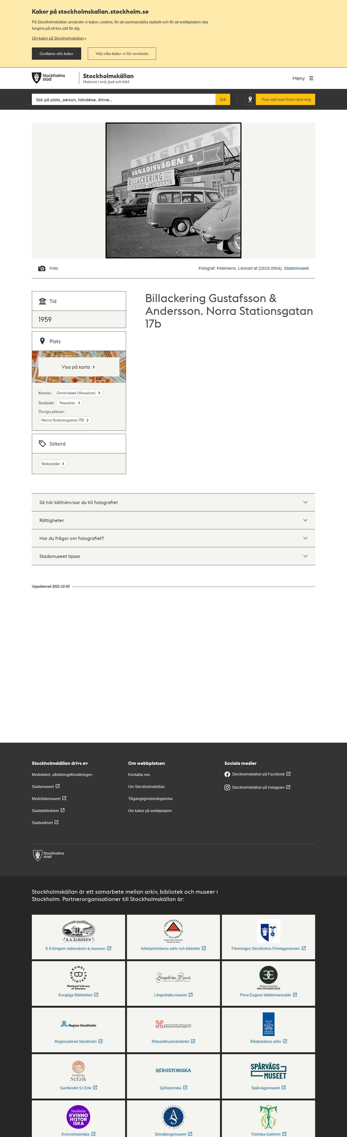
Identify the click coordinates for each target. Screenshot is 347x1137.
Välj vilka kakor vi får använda (122, 53)
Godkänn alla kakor (56, 53)
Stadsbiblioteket (45, 811)
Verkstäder (50, 463)
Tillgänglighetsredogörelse (150, 799)
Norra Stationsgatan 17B (63, 419)
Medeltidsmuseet (46, 799)
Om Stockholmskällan (146, 787)
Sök (223, 99)
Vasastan (67, 402)
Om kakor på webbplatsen (150, 811)
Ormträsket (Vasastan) (76, 392)
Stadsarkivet (42, 823)
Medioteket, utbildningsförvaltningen (62, 775)
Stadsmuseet (296, 268)
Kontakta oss (139, 775)
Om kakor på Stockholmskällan (58, 38)
